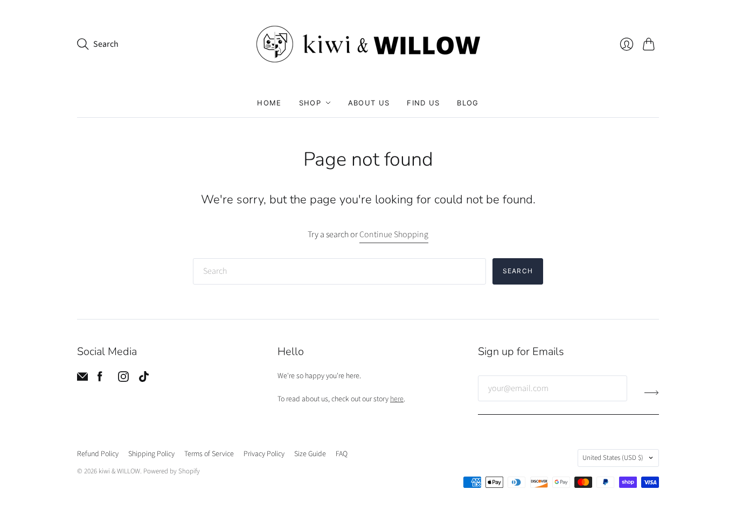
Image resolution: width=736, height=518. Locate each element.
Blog (467, 102)
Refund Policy (98, 454)
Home (269, 102)
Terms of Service (209, 454)
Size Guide (310, 454)
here (397, 399)
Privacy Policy (264, 454)
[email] (82, 379)
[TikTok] (143, 379)
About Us (369, 102)
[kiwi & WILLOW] (368, 44)
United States (612, 458)
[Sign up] (651, 392)
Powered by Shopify (171, 471)
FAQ (342, 454)
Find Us (423, 102)
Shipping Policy (151, 454)
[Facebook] (100, 379)
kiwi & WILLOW (119, 471)
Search (518, 271)
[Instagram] (123, 379)
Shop (310, 102)
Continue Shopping (393, 234)
